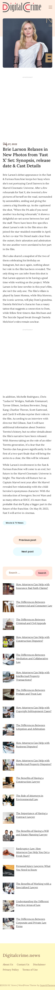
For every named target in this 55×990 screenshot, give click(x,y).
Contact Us (23, 964)
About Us (8, 964)
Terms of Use (30, 969)
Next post (28, 551)
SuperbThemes (47, 985)
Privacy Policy (11, 969)
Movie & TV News (14, 522)
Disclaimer (39, 964)
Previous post (27, 540)
